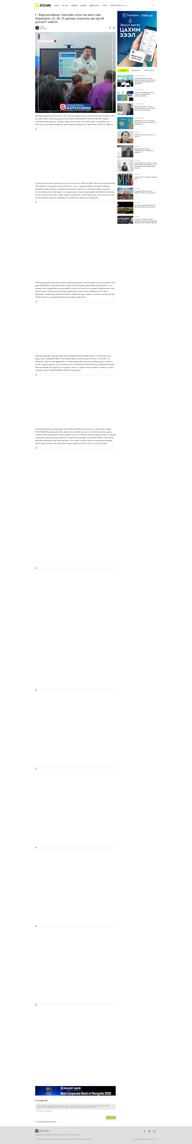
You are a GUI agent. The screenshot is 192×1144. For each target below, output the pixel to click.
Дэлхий (83, 5)
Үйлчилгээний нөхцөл (72, 1135)
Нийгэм (74, 5)
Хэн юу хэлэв (115, 5)
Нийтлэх (111, 1117)
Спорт (104, 5)
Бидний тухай (40, 1135)
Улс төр (65, 5)
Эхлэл (56, 5)
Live (125, 5)
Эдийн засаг (94, 5)
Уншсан (136, 70)
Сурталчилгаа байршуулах (54, 1135)
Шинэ (123, 70)
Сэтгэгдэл (150, 70)
